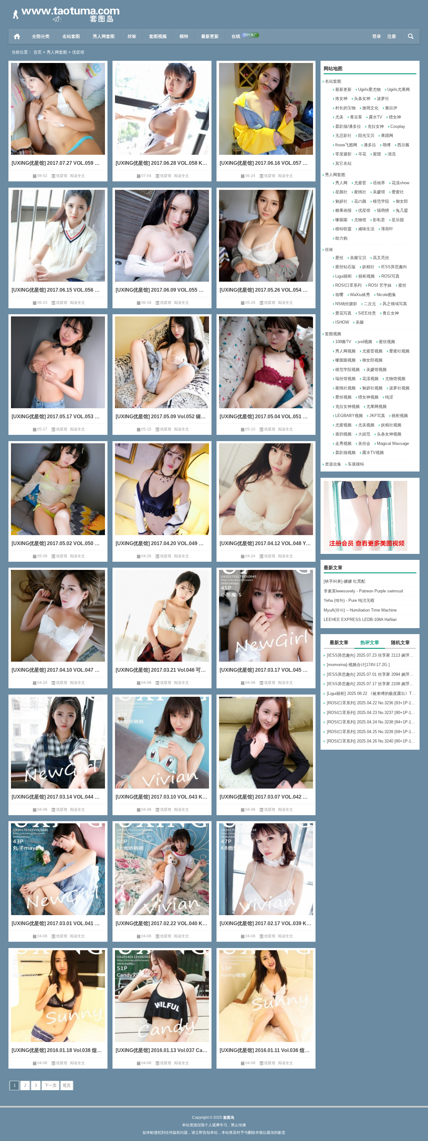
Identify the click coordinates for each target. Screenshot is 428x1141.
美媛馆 (379, 192)
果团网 (387, 135)
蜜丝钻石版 (345, 266)
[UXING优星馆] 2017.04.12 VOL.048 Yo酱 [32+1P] (266, 543)
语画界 (379, 182)
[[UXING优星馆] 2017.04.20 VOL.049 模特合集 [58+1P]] (161, 498)
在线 (244, 36)
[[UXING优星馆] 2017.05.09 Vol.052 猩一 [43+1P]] (161, 371)
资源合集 (333, 464)
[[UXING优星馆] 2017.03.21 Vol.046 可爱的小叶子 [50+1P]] (161, 625)
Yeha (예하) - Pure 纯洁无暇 (349, 600)
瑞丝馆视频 (345, 378)
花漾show (400, 182)
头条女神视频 (389, 434)
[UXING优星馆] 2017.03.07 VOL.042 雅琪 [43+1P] (266, 797)
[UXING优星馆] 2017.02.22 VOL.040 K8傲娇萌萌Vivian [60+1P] (162, 923)
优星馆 (364, 210)
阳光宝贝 (366, 135)
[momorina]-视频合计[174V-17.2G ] (358, 664)
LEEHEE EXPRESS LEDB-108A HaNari (360, 619)
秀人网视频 (345, 351)
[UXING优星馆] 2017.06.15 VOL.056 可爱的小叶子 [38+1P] (58, 290)
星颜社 (341, 192)
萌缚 (387, 145)
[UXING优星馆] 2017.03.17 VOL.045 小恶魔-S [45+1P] (266, 670)
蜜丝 (402, 285)
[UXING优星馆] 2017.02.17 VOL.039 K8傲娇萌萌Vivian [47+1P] (266, 923)
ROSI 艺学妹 (380, 285)
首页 (17, 36)
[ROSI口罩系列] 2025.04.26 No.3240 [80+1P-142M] (371, 741)
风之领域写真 (395, 303)
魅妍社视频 (372, 388)
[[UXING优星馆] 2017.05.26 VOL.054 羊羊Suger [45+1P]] (266, 245)
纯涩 (389, 397)
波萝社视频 (399, 388)
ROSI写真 (390, 276)
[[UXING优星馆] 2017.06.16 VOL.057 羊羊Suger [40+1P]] (266, 118)
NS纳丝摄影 (346, 303)
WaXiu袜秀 (360, 294)
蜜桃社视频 (345, 388)
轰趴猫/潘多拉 (348, 126)
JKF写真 (377, 415)
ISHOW (342, 322)
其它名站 (343, 163)
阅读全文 (77, 176)
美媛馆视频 (376, 369)
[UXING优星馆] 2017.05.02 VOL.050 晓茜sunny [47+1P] (58, 543)
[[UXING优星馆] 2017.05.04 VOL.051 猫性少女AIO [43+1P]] (266, 371)
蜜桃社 (360, 192)
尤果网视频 (376, 406)
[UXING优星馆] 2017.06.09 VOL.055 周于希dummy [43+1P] (162, 290)
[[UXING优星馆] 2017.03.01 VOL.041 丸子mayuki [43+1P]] (57, 878)
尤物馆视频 (395, 378)
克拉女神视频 (347, 406)
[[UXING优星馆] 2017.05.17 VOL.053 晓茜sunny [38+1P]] (57, 371)
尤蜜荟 (360, 182)
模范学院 (381, 201)
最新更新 (210, 36)
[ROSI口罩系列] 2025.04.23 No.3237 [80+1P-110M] (371, 712)
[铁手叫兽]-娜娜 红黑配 (344, 581)
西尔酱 (403, 145)
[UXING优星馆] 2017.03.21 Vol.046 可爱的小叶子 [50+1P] (162, 670)
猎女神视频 (368, 397)
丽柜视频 (366, 276)
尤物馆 (360, 219)
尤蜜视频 (343, 425)
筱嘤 (339, 294)
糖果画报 (343, 210)
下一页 (50, 1085)
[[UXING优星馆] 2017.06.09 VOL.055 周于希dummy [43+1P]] (161, 245)
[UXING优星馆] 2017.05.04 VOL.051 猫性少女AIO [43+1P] (266, 416)
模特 (184, 36)
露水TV (375, 117)
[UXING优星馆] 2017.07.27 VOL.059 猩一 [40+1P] (58, 163)
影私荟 (379, 219)
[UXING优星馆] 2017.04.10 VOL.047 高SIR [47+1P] (58, 670)
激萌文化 (370, 108)
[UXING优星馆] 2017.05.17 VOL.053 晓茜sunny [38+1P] (58, 416)
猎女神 (395, 117)
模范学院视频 (347, 369)
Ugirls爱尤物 (369, 89)
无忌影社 (343, 135)
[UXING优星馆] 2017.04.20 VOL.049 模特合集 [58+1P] (162, 543)
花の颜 (360, 201)
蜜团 (377, 154)
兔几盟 (402, 210)
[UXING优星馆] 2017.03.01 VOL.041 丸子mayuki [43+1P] (58, 923)
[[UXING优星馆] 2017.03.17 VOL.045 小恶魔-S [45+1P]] (266, 625)
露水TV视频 (373, 452)
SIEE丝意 (367, 313)
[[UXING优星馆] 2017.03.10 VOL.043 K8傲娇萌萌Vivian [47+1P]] (161, 752)
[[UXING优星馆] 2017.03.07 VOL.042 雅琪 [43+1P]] (266, 752)
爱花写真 (343, 313)
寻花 (362, 154)
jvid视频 (365, 341)
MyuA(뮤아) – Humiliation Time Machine (360, 610)
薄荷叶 (387, 229)
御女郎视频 (372, 360)
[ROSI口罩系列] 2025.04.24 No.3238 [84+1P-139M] (371, 722)
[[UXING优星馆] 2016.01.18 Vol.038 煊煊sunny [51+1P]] (57, 1005)
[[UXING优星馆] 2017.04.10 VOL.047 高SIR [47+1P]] (57, 625)
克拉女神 (376, 126)
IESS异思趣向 (394, 266)
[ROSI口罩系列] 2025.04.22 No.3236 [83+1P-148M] (371, 703)
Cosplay (397, 126)
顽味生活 (366, 229)
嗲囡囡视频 (345, 360)
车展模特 (356, 464)
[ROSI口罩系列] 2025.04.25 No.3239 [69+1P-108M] (371, 731)
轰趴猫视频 (345, 452)
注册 (391, 36)
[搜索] (411, 36)
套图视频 (158, 36)
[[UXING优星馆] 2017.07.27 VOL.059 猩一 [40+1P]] (57, 118)
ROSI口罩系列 (348, 285)
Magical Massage (393, 443)
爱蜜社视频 (399, 351)
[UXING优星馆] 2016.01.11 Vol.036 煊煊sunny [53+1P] (266, 1050)
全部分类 (41, 36)
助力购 (341, 238)
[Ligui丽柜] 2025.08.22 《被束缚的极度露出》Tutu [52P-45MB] (371, 693)
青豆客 (356, 117)
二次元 (370, 303)
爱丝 (339, 257)
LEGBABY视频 (349, 415)
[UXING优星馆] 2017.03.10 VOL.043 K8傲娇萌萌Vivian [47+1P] (162, 797)
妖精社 (368, 266)
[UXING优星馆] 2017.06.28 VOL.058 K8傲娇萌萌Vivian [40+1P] (162, 163)
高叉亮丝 (381, 257)
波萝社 (383, 98)
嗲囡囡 (341, 219)
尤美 (339, 117)
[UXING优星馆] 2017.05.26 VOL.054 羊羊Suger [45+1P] (266, 290)
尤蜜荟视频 (372, 351)
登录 (376, 36)
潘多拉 (370, 145)
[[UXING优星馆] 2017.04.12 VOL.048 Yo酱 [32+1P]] (266, 498)
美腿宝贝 (358, 257)
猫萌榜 (383, 210)
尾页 (67, 1085)
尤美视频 (366, 425)
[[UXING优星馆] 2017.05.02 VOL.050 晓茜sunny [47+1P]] (57, 498)
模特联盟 (343, 229)
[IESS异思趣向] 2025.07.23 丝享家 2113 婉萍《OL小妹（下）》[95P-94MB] (371, 655)
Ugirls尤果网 (398, 89)
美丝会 (364, 443)
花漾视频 (370, 378)
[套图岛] (64, 8)
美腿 (360, 322)
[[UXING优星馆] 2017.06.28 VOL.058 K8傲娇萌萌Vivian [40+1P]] (161, 118)
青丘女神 (391, 313)
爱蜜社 (398, 192)
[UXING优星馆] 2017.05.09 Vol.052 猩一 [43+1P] (162, 416)
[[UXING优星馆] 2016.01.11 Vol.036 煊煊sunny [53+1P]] (266, 1005)
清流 (392, 154)
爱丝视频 (343, 397)
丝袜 (132, 36)
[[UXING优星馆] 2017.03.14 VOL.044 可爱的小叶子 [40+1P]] (57, 752)
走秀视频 (343, 443)
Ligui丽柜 (343, 276)
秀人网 (341, 182)
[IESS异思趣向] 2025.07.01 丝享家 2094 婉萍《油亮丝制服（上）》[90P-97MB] (371, 674)
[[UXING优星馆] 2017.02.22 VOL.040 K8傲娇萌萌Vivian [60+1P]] (161, 878)
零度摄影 (343, 154)
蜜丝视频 (387, 341)
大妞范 (364, 434)
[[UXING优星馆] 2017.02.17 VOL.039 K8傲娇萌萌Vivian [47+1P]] (266, 878)
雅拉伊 (391, 108)
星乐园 (398, 219)
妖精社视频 (391, 425)
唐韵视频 (343, 434)
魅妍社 (341, 201)
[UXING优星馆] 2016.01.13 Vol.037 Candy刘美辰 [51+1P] (162, 1050)
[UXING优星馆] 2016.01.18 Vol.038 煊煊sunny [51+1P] (58, 1050)
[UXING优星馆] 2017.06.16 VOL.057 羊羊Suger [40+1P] (266, 163)
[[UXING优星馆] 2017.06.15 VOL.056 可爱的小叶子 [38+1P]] (57, 245)
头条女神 (362, 98)
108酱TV (343, 341)
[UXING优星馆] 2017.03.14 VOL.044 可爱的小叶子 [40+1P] (58, 797)
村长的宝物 (345, 108)
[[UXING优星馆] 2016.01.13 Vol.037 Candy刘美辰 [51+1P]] (161, 1005)
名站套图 (71, 36)
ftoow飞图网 (346, 145)
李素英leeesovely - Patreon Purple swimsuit (363, 591)
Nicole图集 (386, 294)
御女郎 (402, 201)
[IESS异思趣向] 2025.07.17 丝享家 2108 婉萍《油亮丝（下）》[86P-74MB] (371, 683)
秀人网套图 (104, 36)
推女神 (341, 98)
